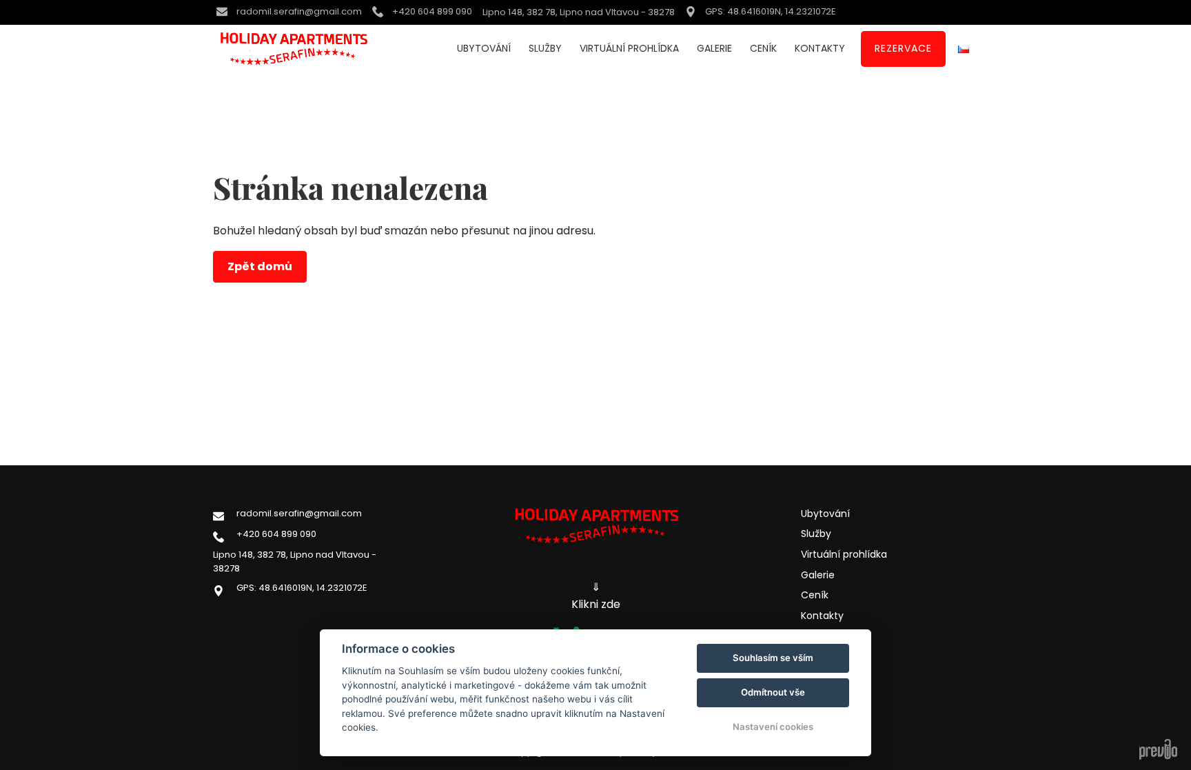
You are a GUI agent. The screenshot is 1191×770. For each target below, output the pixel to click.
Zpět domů (259, 266)
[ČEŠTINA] (963, 49)
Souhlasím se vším (773, 657)
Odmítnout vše (773, 692)
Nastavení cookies (773, 726)
